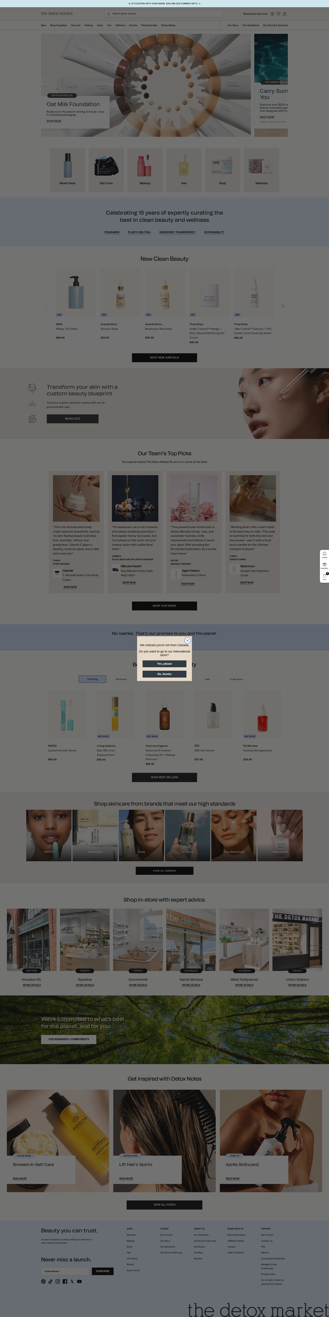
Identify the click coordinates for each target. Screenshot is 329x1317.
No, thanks (164, 674)
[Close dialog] (188, 641)
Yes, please (164, 663)
